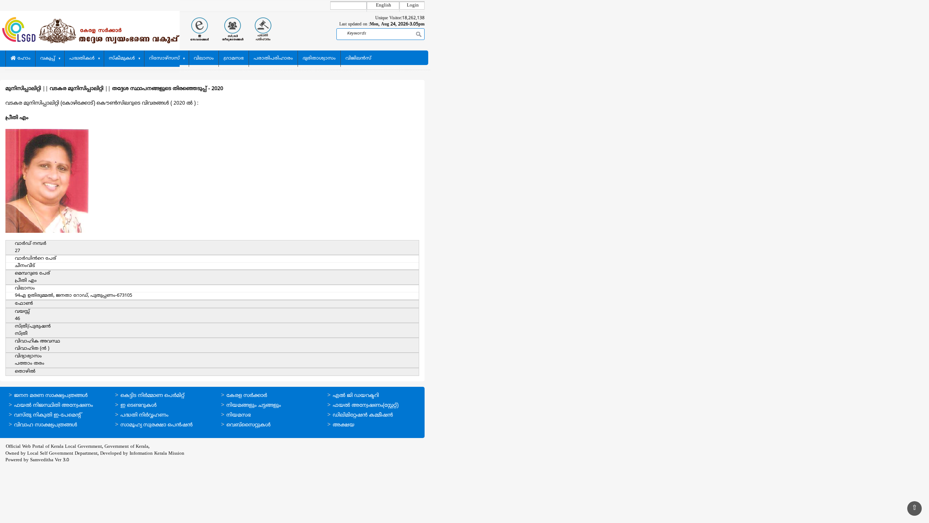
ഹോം (23, 58)
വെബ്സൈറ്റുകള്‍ (248, 425)
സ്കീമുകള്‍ (122, 58)
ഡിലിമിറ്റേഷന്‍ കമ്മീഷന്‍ (363, 415)
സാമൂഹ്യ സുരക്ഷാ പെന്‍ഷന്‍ (156, 425)
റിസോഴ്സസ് (164, 58)
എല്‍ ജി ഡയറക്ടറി (356, 396)
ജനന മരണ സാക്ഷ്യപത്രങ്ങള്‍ (51, 396)
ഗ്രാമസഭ (234, 58)
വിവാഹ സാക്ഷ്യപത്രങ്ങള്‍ (45, 425)
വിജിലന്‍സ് (358, 58)
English (383, 5)
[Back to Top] (914, 508)
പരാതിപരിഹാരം (273, 58)
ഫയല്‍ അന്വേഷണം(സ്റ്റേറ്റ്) (365, 405)
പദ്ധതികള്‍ (82, 58)
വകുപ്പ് (47, 58)
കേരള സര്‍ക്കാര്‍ (246, 396)
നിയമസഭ (238, 415)
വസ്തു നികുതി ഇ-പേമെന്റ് (48, 415)
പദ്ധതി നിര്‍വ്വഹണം (144, 415)
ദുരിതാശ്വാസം (319, 58)
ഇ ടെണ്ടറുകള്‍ (138, 405)
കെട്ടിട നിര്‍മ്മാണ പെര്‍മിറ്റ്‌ (152, 396)
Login (413, 5)
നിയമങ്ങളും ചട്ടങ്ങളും (253, 405)
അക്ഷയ (344, 425)
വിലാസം (204, 58)
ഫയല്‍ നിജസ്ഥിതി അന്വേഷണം (53, 405)
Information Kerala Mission (157, 454)
